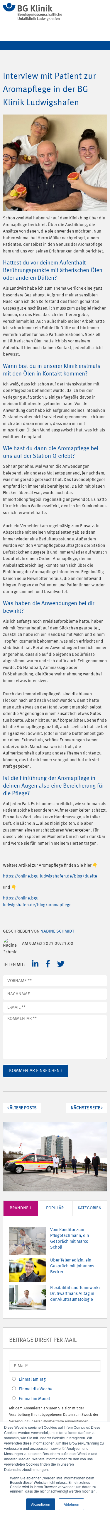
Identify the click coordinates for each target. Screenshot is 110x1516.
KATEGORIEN (89, 1208)
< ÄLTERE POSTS (22, 1108)
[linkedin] (35, 964)
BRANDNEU (20, 1208)
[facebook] (47, 964)
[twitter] (61, 964)
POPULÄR (55, 1208)
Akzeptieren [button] (40, 1504)
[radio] (55, 1379)
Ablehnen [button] (71, 1504)
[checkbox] (55, 1388)
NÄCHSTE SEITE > (87, 1108)
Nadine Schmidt (57, 931)
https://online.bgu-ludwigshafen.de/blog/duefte (50, 876)
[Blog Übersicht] (32, 20)
